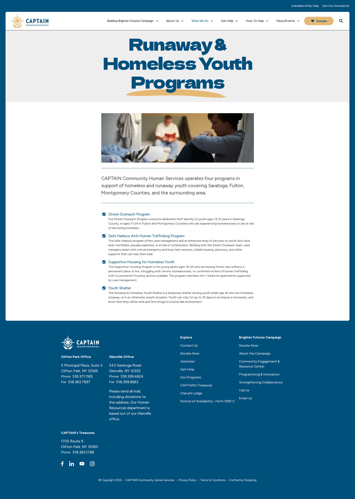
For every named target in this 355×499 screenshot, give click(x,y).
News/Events (285, 21)
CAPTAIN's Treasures (196, 385)
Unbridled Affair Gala (305, 6)
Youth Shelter (119, 288)
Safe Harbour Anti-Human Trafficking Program (146, 236)
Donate (321, 21)
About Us (172, 21)
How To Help (255, 21)
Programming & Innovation (259, 374)
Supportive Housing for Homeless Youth (141, 262)
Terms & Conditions (212, 480)
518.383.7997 (79, 382)
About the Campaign (255, 353)
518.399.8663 (127, 382)
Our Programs (190, 377)
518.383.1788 (83, 452)
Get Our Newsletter (335, 6)
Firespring (250, 480)
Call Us (244, 390)
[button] (341, 21)
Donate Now (189, 353)
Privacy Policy (187, 480)
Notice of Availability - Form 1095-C (207, 401)
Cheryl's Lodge (191, 393)
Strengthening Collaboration (261, 382)
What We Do (200, 21)
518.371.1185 (82, 376)
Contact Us (189, 345)
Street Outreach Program (129, 214)
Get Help (227, 21)
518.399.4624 (132, 376)
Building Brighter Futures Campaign (130, 21)
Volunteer (187, 361)
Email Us (245, 398)
